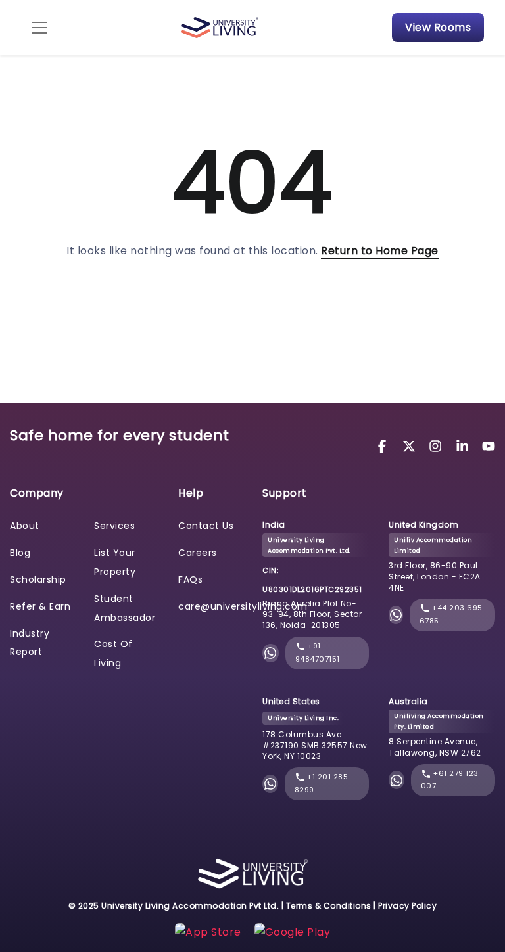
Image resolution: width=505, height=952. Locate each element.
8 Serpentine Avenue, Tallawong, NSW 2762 (435, 747)
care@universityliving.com (243, 606)
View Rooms (438, 27)
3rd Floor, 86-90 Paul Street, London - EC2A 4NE (435, 576)
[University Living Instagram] (437, 445)
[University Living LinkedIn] (464, 445)
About (24, 525)
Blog (20, 552)
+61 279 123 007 (450, 780)
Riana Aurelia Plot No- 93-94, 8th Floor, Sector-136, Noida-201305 (314, 614)
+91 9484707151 (317, 652)
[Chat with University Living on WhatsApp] (270, 652)
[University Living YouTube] (488, 445)
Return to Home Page (380, 250)
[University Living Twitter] (411, 445)
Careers (197, 552)
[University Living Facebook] (384, 445)
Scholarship (38, 579)
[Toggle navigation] (39, 27)
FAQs (190, 579)
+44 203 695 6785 (451, 614)
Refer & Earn (40, 606)
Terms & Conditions (329, 905)
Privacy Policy (407, 905)
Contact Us (205, 525)
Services (114, 525)
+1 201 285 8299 (322, 783)
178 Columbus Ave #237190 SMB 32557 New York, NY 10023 (315, 745)
